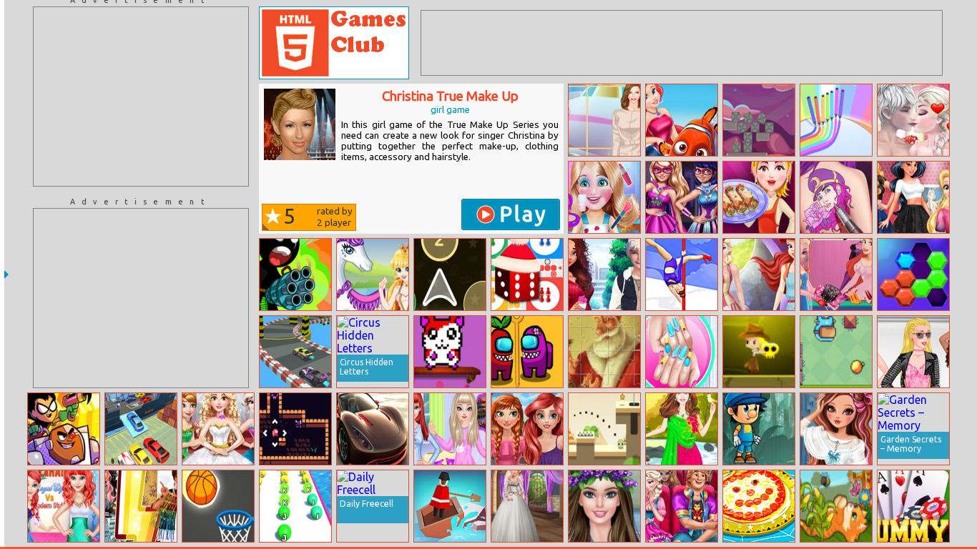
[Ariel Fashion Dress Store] (836, 274)
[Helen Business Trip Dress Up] (604, 120)
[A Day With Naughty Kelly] (604, 197)
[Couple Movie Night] (681, 506)
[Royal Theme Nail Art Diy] (681, 351)
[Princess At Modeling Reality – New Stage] (913, 351)
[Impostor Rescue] (527, 351)
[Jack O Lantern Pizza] (758, 506)
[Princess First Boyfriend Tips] (604, 274)
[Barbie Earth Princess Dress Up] (681, 428)
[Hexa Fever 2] (913, 274)
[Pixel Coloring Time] (449, 351)
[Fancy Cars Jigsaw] (372, 428)
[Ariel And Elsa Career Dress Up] (758, 274)
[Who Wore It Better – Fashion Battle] (140, 506)
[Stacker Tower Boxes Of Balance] (758, 120)
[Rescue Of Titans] (63, 428)
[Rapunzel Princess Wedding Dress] (218, 428)
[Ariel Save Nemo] (681, 120)
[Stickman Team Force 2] (295, 274)
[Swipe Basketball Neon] (218, 506)
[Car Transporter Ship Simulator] (140, 428)
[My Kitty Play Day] (836, 506)
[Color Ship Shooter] (449, 274)
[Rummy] (913, 506)
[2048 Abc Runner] (295, 506)
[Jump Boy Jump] (758, 428)
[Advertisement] (141, 96)
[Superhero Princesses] (681, 197)
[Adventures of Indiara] (758, 351)
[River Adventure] (449, 506)
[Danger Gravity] (836, 351)
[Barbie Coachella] (604, 506)
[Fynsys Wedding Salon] (836, 428)
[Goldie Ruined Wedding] (527, 506)
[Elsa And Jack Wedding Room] (913, 120)
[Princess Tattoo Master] (836, 197)
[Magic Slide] (295, 428)
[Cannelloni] (758, 197)
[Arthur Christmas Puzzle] (604, 351)
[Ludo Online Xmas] (527, 274)
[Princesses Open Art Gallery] (913, 197)
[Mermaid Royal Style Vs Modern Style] (63, 506)
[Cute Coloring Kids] (836, 120)
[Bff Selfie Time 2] (527, 428)
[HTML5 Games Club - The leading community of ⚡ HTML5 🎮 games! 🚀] (334, 43)
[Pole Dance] (681, 274)
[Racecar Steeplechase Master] (295, 351)
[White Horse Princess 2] (372, 274)
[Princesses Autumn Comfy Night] (449, 428)
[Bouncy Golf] (604, 428)
